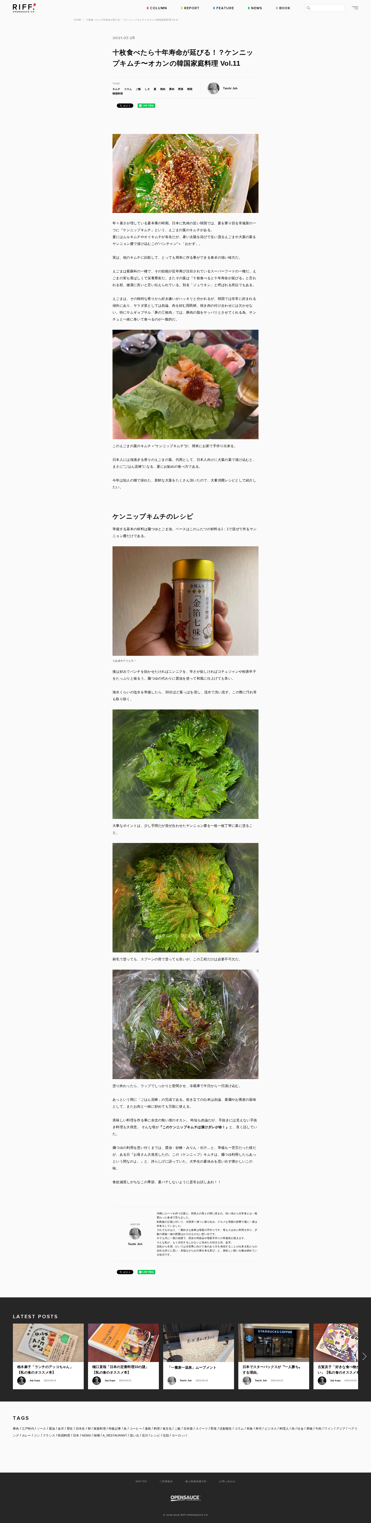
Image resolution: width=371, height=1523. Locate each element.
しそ (147, 89)
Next (364, 1356)
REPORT (192, 7)
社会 (300, 1428)
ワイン (328, 1428)
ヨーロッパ (179, 1435)
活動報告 (225, 1428)
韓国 (189, 89)
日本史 (80, 1428)
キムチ (116, 89)
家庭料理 (100, 1428)
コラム (128, 89)
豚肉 (171, 89)
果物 (309, 1428)
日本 (76, 1435)
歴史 (70, 1428)
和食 (250, 1428)
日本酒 (188, 1428)
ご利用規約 (166, 1481)
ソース (41, 1428)
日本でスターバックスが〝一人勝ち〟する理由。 (272, 1369)
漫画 (148, 1428)
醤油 (52, 1428)
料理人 (284, 1428)
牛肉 (318, 1428)
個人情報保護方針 (196, 1481)
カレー (26, 1435)
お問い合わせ (227, 1481)
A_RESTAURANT (115, 1435)
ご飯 (138, 89)
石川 (145, 1435)
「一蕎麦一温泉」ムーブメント (191, 1367)
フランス (49, 1435)
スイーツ (202, 1428)
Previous (6, 1356)
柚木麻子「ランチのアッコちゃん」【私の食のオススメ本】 (45, 1369)
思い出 (134, 1435)
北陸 (166, 1435)
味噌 (97, 1435)
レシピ (155, 1435)
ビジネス (271, 1428)
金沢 (61, 1428)
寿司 (258, 1428)
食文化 (167, 1428)
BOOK (284, 7)
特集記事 (115, 1428)
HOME (77, 19)
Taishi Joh (230, 88)
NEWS (257, 7)
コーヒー (136, 1428)
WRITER (141, 1481)
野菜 (180, 89)
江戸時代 (28, 1428)
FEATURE (225, 7)
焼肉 (162, 89)
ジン (37, 1435)
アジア (340, 1428)
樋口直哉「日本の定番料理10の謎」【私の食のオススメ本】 (120, 1369)
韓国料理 (118, 93)
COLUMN (158, 7)
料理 (157, 1428)
